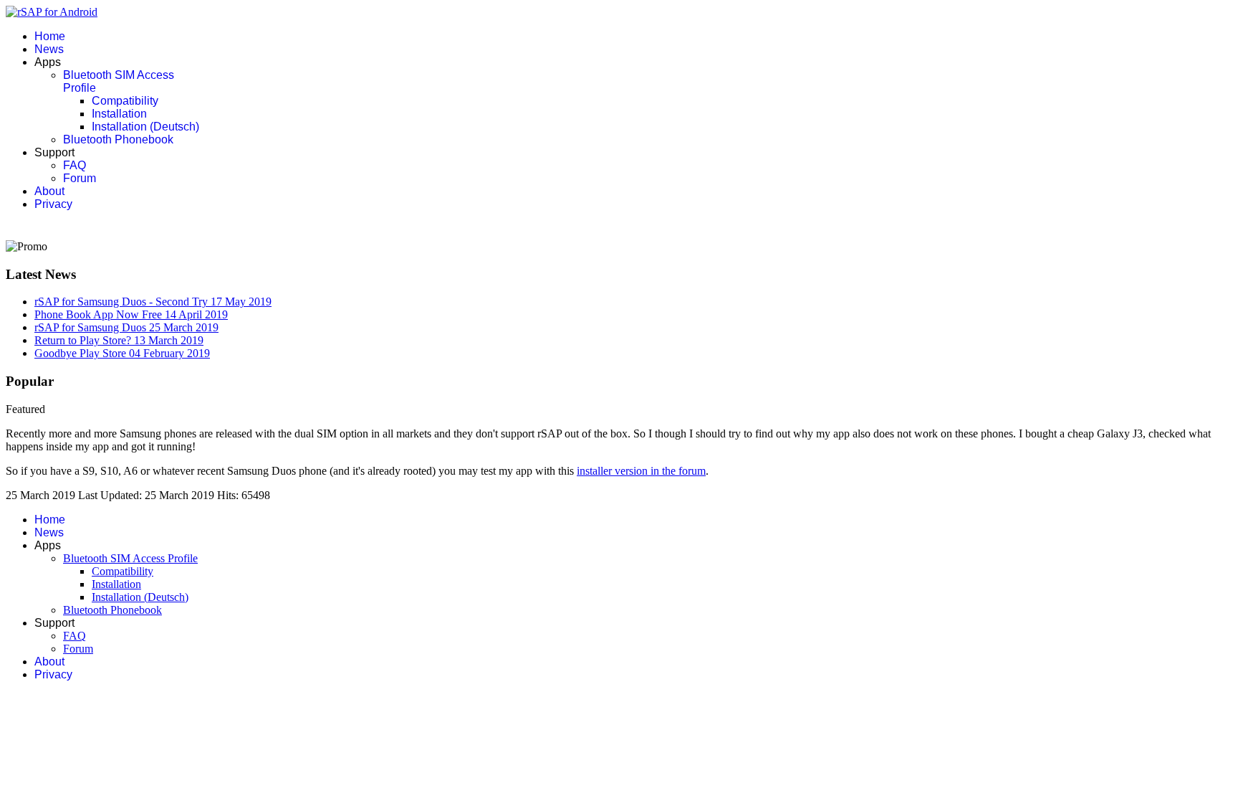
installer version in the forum (641, 471)
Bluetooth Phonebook (118, 139)
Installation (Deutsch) (145, 126)
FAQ (74, 165)
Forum (79, 178)
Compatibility (125, 101)
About (49, 191)
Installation (119, 114)
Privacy (53, 204)
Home (49, 36)
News (49, 49)
